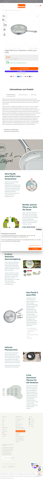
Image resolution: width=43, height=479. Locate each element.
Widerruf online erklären (20, 431)
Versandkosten (20, 473)
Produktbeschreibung (11, 94)
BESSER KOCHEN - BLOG (20, 418)
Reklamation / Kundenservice (21, 428)
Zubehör (3, 429)
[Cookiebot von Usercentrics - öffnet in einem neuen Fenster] (37, 229)
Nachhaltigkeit (4, 431)
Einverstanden (35, 248)
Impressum (18, 441)
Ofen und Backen (5, 427)
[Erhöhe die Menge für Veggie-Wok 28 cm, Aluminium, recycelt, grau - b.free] (9, 68)
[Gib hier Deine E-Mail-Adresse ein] (13, 457)
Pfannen (3, 420)
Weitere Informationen (23, 94)
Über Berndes (4, 434)
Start (3, 418)
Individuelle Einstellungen (34, 245)
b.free (18, 48)
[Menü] (41, 468)
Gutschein (4, 436)
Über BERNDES (18, 420)
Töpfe (3, 422)
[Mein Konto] (38, 6)
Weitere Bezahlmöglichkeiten (21, 73)
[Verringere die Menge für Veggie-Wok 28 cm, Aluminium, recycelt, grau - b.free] (5, 68)
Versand (15, 58)
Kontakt (17, 422)
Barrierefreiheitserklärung (20, 439)
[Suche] (36, 6)
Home (3, 10)
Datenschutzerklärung (19, 438)
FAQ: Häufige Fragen (19, 424)
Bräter (3, 425)
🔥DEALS (4, 432)
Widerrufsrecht (18, 433)
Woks (3, 424)
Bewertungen (33, 94)
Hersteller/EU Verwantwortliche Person (11, 131)
